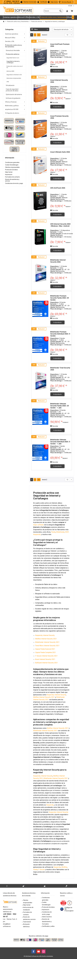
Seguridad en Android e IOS (14, 74)
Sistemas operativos (11, 34)
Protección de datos (11, 169)
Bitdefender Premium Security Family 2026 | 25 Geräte (59, 298)
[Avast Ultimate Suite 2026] (40, 165)
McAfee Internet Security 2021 (44, 697)
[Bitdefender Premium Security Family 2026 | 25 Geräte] (40, 308)
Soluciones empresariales (14, 78)
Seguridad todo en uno (13, 58)
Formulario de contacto (12, 177)
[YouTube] (38, 951)
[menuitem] (72, 11)
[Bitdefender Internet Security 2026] (40, 272)
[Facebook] (33, 951)
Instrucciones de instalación (28, 909)
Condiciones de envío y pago (14, 183)
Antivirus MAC (10, 71)
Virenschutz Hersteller (13, 50)
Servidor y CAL (9, 41)
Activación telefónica (26, 925)
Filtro (36, 29)
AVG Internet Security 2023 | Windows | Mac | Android (60, 225)
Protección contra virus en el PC (14, 67)
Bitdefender (60, 532)
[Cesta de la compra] (72, 11)
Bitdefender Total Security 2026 (60, 369)
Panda (53, 532)
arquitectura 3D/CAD (11, 109)
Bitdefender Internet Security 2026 (58, 261)
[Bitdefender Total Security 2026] (40, 380)
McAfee (64, 867)
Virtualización (10, 85)
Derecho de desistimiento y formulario (47, 921)
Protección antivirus (12, 54)
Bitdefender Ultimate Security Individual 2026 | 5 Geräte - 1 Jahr (60, 442)
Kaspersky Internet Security (56, 695)
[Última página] (39, 34)
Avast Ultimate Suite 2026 (60, 152)
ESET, (67, 532)
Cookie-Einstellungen (11, 165)
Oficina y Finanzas (11, 102)
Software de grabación (13, 98)
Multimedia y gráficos (12, 105)
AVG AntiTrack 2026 (57, 188)
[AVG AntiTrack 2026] (40, 200)
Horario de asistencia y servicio (12, 180)
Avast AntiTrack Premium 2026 (59, 45)
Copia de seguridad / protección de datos (12, 90)
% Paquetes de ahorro (12, 113)
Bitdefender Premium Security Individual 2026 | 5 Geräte (60, 334)
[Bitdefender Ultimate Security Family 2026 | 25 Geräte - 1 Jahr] (40, 416)
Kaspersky (37, 534)
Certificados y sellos (48, 926)
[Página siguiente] (35, 34)
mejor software (38, 525)
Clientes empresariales (12, 167)
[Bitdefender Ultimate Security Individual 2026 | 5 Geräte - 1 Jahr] (40, 452)
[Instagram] (44, 951)
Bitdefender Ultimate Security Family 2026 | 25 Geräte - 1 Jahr (59, 406)
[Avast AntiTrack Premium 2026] (40, 57)
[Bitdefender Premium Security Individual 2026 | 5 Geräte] (40, 344)
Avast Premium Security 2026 (59, 117)
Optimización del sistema (14, 94)
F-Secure (41, 869)
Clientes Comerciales (30, 2)
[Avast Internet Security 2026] (40, 93)
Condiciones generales (12, 162)
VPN (8, 81)
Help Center (54, 2)
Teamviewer (27, 922)
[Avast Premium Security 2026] (40, 129)
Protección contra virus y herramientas (13, 46)
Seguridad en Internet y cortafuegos (13, 62)
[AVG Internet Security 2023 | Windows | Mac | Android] (40, 237)
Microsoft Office (10, 37)
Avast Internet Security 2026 (59, 81)
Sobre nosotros (47, 917)
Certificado (43, 2)
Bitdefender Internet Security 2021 (45, 731)
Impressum (8, 174)
